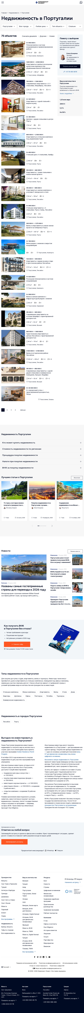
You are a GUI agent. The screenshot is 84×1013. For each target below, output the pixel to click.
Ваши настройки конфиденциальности (48, 968)
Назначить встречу (72, 882)
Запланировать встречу (14, 842)
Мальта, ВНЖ (27, 928)
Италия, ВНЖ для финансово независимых (27, 943)
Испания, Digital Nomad (30, 914)
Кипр (24, 887)
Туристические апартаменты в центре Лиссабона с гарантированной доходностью (40, 336)
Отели (64, 692)
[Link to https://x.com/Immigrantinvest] (46, 957)
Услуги (46, 937)
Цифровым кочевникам (52, 890)
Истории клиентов (50, 930)
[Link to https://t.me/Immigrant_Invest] (37, 957)
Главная (4, 13)
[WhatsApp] (81, 2)
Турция (3, 887)
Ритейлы (49, 696)
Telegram (79, 879)
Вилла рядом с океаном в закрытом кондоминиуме (39, 244)
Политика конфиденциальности (49, 963)
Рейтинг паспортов (50, 913)
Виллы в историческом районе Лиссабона (37, 354)
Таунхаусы (60, 696)
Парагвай (4, 909)
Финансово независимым (48, 895)
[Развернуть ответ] (80, 442)
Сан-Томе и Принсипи (9, 884)
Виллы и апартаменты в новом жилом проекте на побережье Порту (39, 226)
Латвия (25, 899)
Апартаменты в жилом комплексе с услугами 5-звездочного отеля (39, 191)
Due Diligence (48, 927)
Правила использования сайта (26, 963)
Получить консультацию (70, 66)
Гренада (4, 893)
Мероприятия (48, 943)
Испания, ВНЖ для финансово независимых (27, 919)
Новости (47, 884)
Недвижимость (14, 13)
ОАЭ (24, 902)
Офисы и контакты (50, 924)
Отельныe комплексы (10, 692)
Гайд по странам (7, 930)
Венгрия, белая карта (30, 905)
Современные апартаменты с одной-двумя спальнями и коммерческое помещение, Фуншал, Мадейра (39, 373)
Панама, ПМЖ (27, 948)
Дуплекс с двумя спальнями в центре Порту (39, 120)
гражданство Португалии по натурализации (60, 805)
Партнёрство (48, 940)
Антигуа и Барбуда (8, 890)
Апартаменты (45, 692)
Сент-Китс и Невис (8, 900)
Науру (3, 916)
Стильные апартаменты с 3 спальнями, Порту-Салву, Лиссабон (39, 209)
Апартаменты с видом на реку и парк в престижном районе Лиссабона (39, 262)
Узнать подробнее (66, 93)
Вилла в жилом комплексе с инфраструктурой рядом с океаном (39, 298)
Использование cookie (70, 963)
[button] (14, 501)
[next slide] (52, 526)
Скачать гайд (18, 644)
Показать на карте (8, 1000)
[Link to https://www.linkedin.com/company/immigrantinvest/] (43, 957)
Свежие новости (75, 551)
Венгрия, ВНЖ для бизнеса (27, 910)
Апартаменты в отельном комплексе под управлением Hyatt (39, 138)
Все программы (6, 919)
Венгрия (25, 881)
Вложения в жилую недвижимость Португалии (61, 760)
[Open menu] (2, 2)
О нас (46, 921)
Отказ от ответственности (38, 966)
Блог (45, 881)
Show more (77, 477)
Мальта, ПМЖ (27, 931)
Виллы (56, 692)
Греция (25, 884)
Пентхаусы (38, 696)
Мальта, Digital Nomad (30, 934)
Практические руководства (49, 906)
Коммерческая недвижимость (14, 700)
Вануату (4, 881)
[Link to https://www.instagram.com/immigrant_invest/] (40, 957)
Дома (73, 692)
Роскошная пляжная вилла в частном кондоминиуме (39, 280)
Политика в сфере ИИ (57, 966)
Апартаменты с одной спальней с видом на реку (38, 102)
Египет (3, 913)
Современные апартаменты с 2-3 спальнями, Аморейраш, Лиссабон (38, 84)
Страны (46, 887)
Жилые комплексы (29, 692)
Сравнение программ (51, 910)
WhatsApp (69, 879)
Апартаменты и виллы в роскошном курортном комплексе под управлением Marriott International (39, 66)
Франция (25, 925)
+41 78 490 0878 (71, 72)
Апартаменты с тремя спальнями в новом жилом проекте (38, 173)
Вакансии (47, 946)
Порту (16, 722)
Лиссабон (6, 722)
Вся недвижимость (8, 933)
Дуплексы (17, 696)
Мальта (4, 906)
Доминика (5, 897)
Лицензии (47, 933)
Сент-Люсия (5, 903)
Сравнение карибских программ (51, 900)
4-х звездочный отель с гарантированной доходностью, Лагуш (37, 392)
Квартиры (6, 696)
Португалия (26, 890)
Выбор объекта (6, 927)
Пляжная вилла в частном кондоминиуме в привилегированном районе (39, 47)
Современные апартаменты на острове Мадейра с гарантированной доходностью (39, 316)
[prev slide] (32, 526)
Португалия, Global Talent (29, 895)
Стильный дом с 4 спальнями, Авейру (39, 155)
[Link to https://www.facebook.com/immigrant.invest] (34, 957)
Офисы (28, 696)
